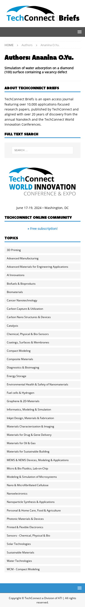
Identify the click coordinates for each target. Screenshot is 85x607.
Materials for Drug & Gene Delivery (29, 435)
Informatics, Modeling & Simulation (29, 409)
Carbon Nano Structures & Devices (29, 317)
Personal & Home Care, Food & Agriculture (34, 510)
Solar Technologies (19, 544)
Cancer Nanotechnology (22, 300)
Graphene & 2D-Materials (23, 401)
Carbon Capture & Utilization (25, 309)
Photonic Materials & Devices (25, 519)
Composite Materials (20, 359)
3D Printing (14, 250)
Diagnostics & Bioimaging (23, 367)
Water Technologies (19, 561)
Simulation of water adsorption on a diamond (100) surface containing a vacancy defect (39, 70)
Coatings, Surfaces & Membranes (28, 342)
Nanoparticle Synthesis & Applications (31, 502)
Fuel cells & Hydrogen (20, 393)
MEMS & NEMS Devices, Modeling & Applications (38, 460)
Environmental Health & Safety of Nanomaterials (37, 384)
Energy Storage (16, 376)
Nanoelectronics (17, 493)
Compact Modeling (19, 351)
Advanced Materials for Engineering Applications (37, 267)
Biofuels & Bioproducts (21, 284)
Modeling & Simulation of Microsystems (32, 477)
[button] (79, 31)
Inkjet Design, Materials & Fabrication (30, 418)
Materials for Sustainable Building (28, 451)
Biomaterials (15, 292)
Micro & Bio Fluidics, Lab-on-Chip (27, 468)
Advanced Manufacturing (23, 258)
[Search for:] (42, 150)
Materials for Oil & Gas (21, 443)
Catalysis (12, 326)
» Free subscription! (43, 228)
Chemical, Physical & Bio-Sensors (28, 334)
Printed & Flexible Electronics (25, 527)
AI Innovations (15, 275)
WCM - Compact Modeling (23, 569)
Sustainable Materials (20, 552)
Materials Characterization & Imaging (30, 426)
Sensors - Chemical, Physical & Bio (28, 535)
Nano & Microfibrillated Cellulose (28, 485)
